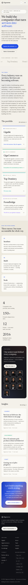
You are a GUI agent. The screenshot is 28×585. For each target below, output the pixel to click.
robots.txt (19, 563)
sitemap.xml (19, 566)
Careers (17, 545)
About (16, 540)
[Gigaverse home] (5, 3)
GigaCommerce (5, 543)
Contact (3, 558)
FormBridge (4, 548)
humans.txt (19, 569)
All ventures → (23, 122)
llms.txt (18, 555)
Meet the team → (10, 366)
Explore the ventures (9, 46)
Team (16, 543)
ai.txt (18, 561)
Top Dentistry (4, 545)
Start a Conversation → (14, 502)
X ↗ (2, 563)
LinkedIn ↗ (4, 560)
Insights (17, 548)
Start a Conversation (9, 51)
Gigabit (3, 540)
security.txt (19, 572)
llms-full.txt (20, 558)
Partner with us (5, 555)
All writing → (23, 405)
